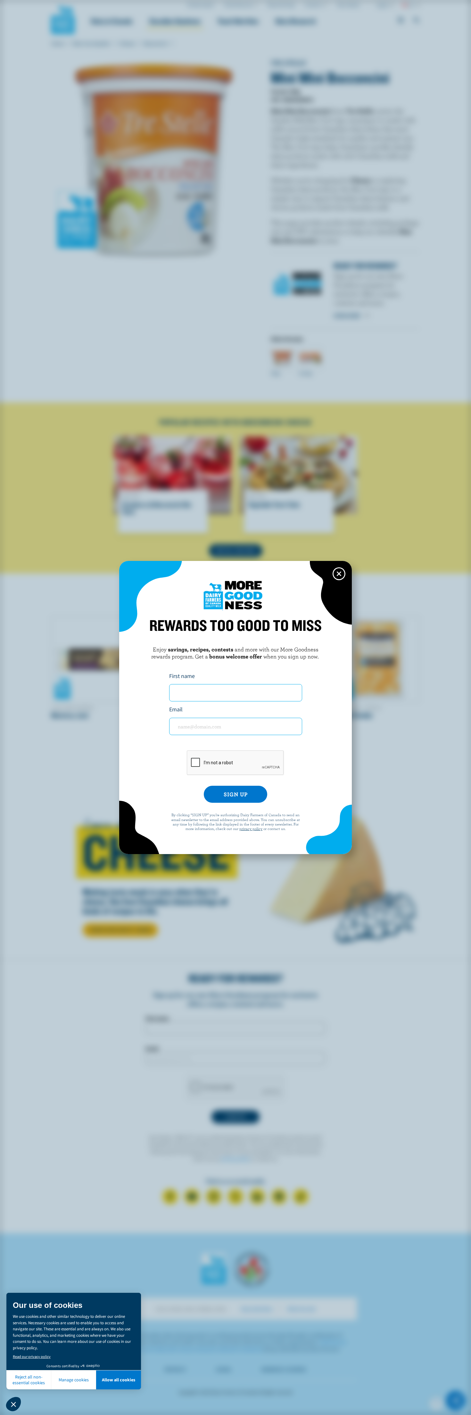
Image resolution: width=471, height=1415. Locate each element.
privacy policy (250, 828)
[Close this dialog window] (339, 573)
